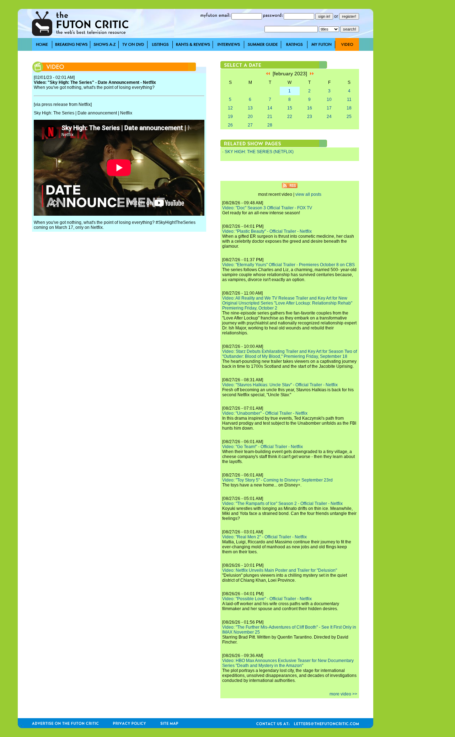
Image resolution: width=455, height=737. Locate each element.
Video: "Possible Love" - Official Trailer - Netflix (267, 598)
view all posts (308, 194)
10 (329, 99)
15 (289, 108)
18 (349, 108)
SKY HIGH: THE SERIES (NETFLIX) (259, 151)
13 (250, 108)
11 (349, 99)
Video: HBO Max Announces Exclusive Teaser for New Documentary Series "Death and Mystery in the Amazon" (288, 663)
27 (250, 125)
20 (250, 116)
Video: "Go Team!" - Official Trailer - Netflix (262, 446)
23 (309, 116)
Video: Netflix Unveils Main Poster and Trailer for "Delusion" (279, 570)
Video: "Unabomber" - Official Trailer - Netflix (264, 413)
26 (230, 125)
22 (289, 116)
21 (269, 116)
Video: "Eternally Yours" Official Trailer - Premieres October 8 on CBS (288, 264)
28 (269, 125)
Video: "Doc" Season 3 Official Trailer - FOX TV (267, 207)
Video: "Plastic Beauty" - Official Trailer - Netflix (267, 231)
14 (269, 108)
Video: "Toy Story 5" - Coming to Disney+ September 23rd (277, 480)
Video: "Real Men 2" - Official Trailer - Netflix (264, 536)
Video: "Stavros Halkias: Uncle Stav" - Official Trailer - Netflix (280, 384)
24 (329, 116)
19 (230, 116)
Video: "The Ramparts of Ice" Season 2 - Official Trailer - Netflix (282, 503)
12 (230, 108)
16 (309, 108)
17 (329, 108)
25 (349, 116)
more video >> (343, 694)
